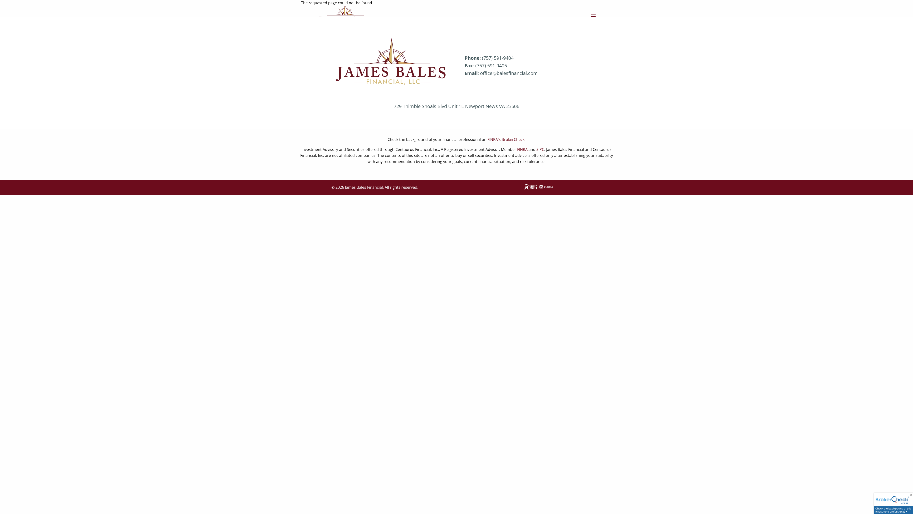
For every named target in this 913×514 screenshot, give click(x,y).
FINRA (522, 149)
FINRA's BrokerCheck (505, 139)
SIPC (540, 149)
